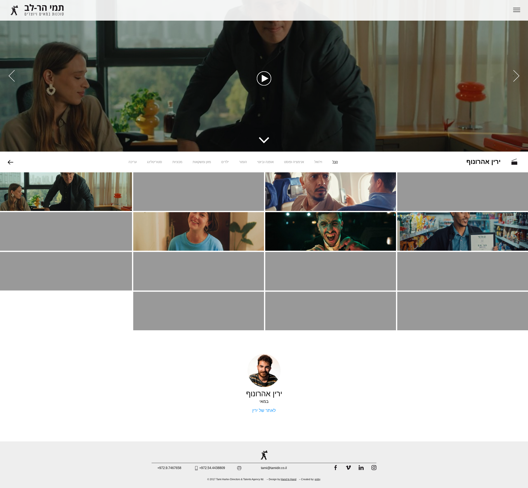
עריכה (132, 162)
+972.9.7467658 (169, 468)
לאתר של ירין (264, 410)
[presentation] (514, 76)
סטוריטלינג (154, 162)
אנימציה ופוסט (294, 162)
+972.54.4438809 (212, 468)
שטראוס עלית (330, 231)
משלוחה (66, 270)
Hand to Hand (288, 479)
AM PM (66, 231)
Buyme (199, 187)
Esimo (331, 187)
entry (317, 479)
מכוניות (177, 162)
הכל (335, 162)
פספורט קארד (463, 187)
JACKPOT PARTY (199, 306)
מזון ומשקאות (202, 162)
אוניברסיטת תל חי (463, 227)
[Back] (10, 162)
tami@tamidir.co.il (274, 468)
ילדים (225, 162)
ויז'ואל (318, 162)
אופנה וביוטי (265, 162)
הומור (243, 162)
